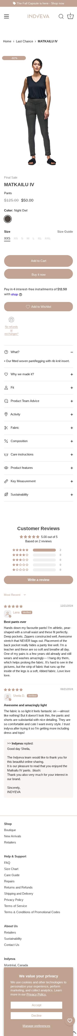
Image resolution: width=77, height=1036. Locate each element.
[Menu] (6, 16)
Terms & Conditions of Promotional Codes (32, 912)
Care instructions (21, 454)
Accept (36, 1005)
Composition (19, 441)
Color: (15, 210)
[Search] (61, 16)
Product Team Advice (24, 401)
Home (7, 41)
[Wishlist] (70, 1020)
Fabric (14, 427)
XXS (7, 238)
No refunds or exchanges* (11, 330)
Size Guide (65, 231)
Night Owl (7, 219)
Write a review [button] (38, 580)
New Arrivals (12, 836)
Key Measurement (23, 481)
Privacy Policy (13, 899)
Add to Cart (38, 260)
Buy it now (39, 274)
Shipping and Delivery (18, 893)
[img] (13, 606)
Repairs (9, 881)
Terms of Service (15, 906)
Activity (15, 414)
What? (14, 352)
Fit (12, 387)
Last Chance (24, 41)
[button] (21, 550)
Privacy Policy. (36, 994)
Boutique (10, 830)
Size (38, 231)
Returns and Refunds (18, 887)
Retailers (10, 842)
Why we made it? (22, 374)
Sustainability (19, 494)
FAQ (7, 862)
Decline (36, 1015)
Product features (21, 467)
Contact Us (11, 945)
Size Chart (11, 869)
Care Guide (12, 875)
